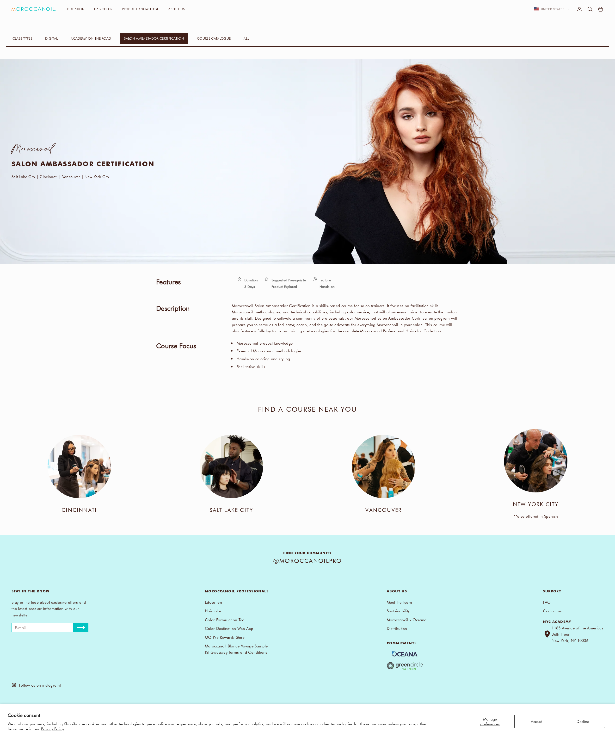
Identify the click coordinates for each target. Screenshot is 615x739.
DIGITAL (51, 38)
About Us (176, 9)
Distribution (397, 628)
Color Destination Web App (229, 628)
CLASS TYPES (22, 38)
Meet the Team (399, 602)
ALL (246, 38)
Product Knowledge (140, 9)
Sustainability (398, 610)
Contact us (552, 610)
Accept (536, 721)
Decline (583, 721)
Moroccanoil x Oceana (406, 619)
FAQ (547, 602)
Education (75, 9)
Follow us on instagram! (38, 685)
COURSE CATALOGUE (214, 38)
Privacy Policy (52, 728)
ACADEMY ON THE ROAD (91, 38)
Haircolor (103, 9)
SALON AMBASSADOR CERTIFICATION (154, 38)
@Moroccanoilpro (307, 560)
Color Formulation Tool (225, 619)
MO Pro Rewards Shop (225, 637)
